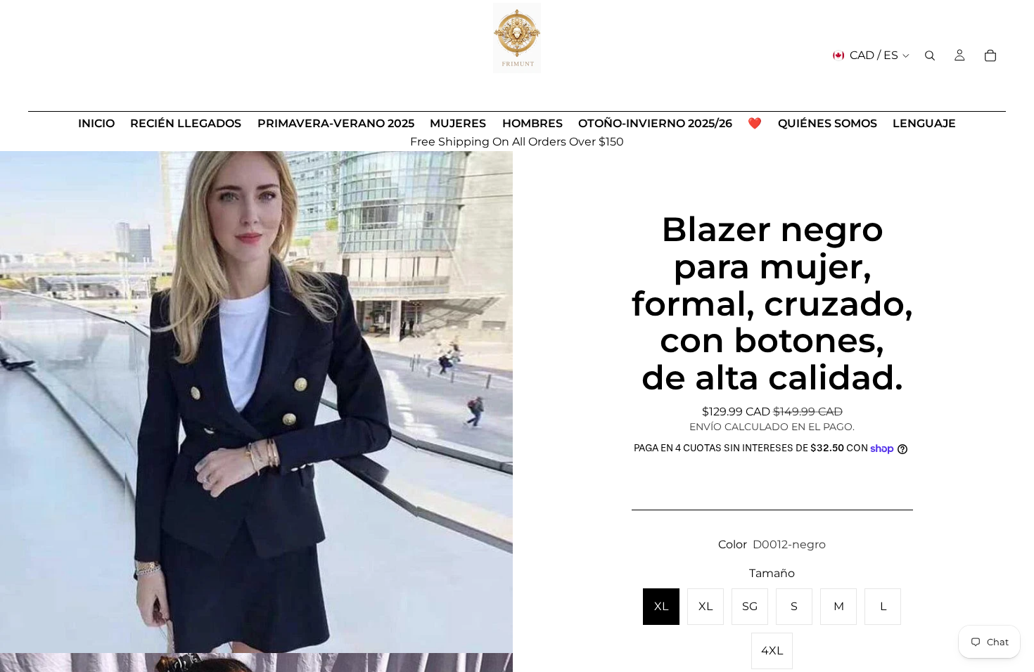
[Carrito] (990, 55)
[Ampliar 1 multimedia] (256, 397)
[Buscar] (929, 55)
